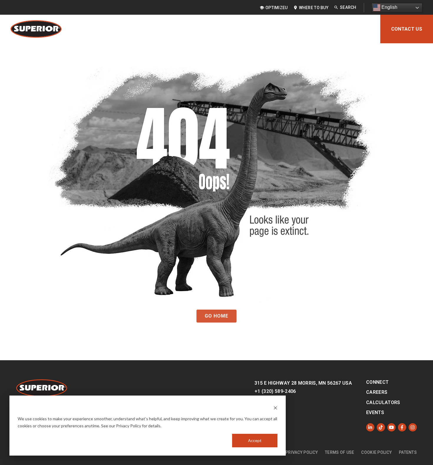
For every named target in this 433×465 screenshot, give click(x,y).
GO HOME (216, 316)
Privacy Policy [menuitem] (301, 452)
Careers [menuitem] (376, 392)
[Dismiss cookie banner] (275, 407)
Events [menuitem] (375, 412)
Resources (294, 29)
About (361, 29)
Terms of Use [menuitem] (339, 452)
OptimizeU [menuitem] (276, 7)
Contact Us (406, 29)
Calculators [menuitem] (383, 402)
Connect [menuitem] (377, 382)
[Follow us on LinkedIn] (370, 427)
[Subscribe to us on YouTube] (391, 427)
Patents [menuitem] (408, 452)
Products (171, 29)
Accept (255, 440)
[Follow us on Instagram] (413, 427)
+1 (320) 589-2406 (275, 391)
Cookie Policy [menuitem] (376, 452)
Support (331, 29)
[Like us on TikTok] (381, 427)
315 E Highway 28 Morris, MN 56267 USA (303, 383)
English (388, 7)
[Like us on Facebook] (402, 427)
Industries (255, 29)
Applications (213, 29)
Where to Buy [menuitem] (313, 7)
